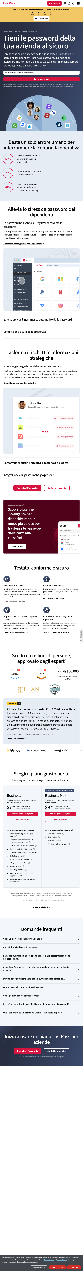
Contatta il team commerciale (22, 894)
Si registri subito (22, 820)
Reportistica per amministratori (18, 383)
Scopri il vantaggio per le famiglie (56, 632)
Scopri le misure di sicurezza (14, 601)
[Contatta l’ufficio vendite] (65, 3)
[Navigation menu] (78, 3)
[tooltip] (16, 836)
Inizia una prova (41, 79)
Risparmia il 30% (41, 18)
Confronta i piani (40, 907)
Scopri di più (16, 546)
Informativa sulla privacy (13, 87)
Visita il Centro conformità (53, 598)
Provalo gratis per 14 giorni (22, 814)
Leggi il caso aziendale (15, 738)
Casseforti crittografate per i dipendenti (22, 243)
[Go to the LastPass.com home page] (9, 3)
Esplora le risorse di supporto (14, 632)
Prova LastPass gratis (27, 487)
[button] (41, 223)
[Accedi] (69, 3)
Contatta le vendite (57, 487)
